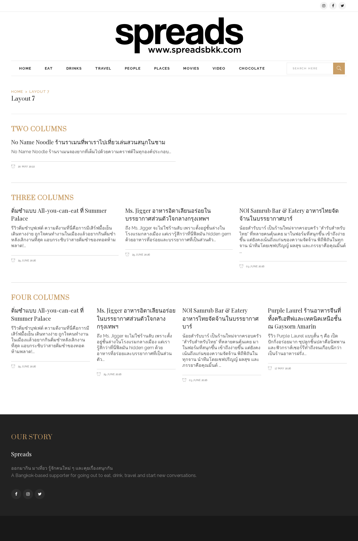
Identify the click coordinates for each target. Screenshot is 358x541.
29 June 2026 (26, 260)
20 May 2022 (26, 166)
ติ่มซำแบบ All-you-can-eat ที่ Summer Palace (59, 214)
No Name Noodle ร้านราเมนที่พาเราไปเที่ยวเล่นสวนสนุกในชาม (88, 142)
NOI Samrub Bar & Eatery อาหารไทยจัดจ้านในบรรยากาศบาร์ (289, 214)
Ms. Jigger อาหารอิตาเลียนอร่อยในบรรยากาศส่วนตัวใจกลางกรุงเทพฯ (168, 214)
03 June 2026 (254, 266)
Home (17, 91)
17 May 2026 (282, 368)
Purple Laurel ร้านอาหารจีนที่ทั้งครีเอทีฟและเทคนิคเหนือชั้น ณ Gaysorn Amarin (304, 318)
